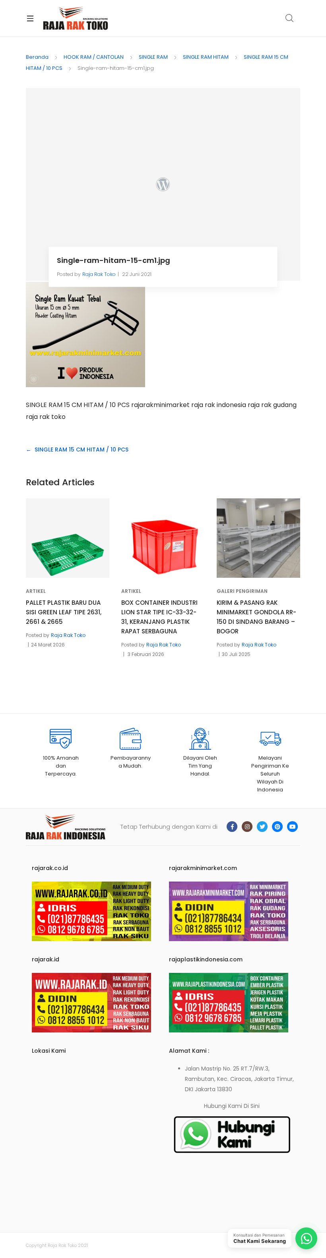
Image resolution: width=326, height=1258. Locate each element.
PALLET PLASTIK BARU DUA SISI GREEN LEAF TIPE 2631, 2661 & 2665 (63, 612)
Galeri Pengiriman (242, 591)
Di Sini (252, 1106)
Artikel (36, 591)
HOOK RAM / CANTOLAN (94, 57)
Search (289, 18)
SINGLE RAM (153, 57)
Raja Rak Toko (99, 274)
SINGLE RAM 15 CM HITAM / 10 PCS (81, 449)
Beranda (37, 57)
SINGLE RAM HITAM (206, 57)
